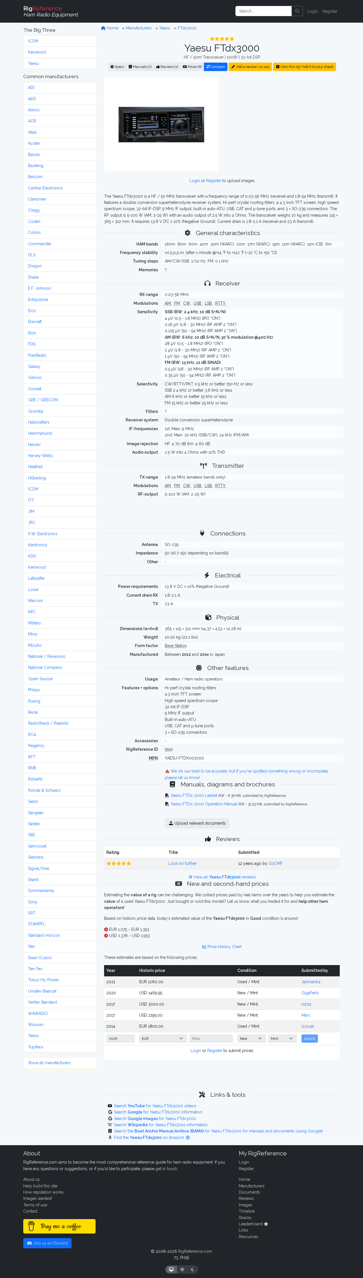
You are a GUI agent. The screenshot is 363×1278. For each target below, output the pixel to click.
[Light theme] (182, 1269)
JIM (31, 511)
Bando (34, 154)
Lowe (33, 589)
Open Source (40, 679)
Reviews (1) (169, 67)
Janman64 (310, 982)
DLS (31, 255)
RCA (32, 734)
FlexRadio (37, 355)
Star (31, 946)
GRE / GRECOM (43, 400)
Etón (32, 333)
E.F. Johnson (39, 288)
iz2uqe (307, 1026)
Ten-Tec (35, 968)
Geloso (35, 377)
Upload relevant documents (199, 823)
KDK (32, 556)
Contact (30, 1211)
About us (31, 1179)
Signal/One (38, 868)
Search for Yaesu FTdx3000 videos (155, 1106)
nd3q (306, 1004)
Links (243, 1230)
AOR (32, 121)
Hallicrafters (39, 422)
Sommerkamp (41, 890)
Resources (248, 1236)
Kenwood (37, 52)
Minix (32, 634)
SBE (31, 835)
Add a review (252, 67)
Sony (32, 902)
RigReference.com (195, 1251)
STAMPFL (36, 924)
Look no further (182, 863)
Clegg (33, 210)
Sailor (33, 801)
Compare (217, 67)
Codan (34, 221)
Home (112, 28)
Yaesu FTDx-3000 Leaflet (194, 795)
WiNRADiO (38, 1013)
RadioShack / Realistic (48, 723)
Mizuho (35, 645)
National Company (45, 667)
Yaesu (33, 63)
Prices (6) (194, 67)
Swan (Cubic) (40, 957)
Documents (249, 1192)
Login (312, 11)
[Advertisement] (282, 124)
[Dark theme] (193, 1269)
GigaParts (310, 993)
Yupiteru (35, 1047)
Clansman (37, 199)
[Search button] (297, 11)
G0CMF (276, 863)
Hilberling (37, 478)
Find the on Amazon (149, 1137)
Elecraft (35, 321)
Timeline (247, 1211)
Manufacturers (139, 28)
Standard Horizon (44, 935)
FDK (32, 344)
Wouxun (35, 1024)
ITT (31, 500)
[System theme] (171, 1269)
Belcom (35, 176)
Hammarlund (40, 433)
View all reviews (224, 877)
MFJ (31, 612)
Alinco (34, 110)
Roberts (35, 779)
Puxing (34, 701)
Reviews (246, 1198)
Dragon (35, 266)
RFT (31, 757)
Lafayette (36, 578)
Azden (34, 143)
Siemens (36, 857)
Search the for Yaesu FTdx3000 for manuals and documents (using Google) (218, 1131)
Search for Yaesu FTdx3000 (155, 1118)
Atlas (32, 132)
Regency (36, 745)
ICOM (33, 41)
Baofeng (35, 165)
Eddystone (38, 299)
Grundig (35, 411)
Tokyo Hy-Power (43, 980)
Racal (33, 712)
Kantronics (37, 545)
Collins (34, 232)
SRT (31, 913)
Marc (306, 1015)
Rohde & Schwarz (44, 790)
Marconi (35, 600)
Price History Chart (224, 946)
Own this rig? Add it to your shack (307, 67)
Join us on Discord (50, 1243)
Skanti (33, 879)
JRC (31, 522)
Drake (33, 277)
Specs (119, 67)
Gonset (34, 389)
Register (329, 11)
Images (245, 1205)
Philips (34, 690)
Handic (34, 444)
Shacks (245, 1217)
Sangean (36, 812)
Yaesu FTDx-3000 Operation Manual (204, 804)
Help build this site (40, 1186)
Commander (39, 244)
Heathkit (35, 466)
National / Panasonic (47, 656)
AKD (32, 99)
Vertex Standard (42, 1002)
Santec (34, 824)
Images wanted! (37, 1198)
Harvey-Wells (40, 455)
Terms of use (35, 1205)
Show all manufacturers (49, 1063)
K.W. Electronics (43, 534)
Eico (32, 310)
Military (34, 623)
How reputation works (43, 1192)
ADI (31, 87)
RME (32, 768)
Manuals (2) (141, 67)
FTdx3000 (187, 28)
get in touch (166, 1168)
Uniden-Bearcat (42, 991)
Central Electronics (45, 188)
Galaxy (34, 366)
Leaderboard (251, 1224)
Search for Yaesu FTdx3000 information (158, 1112)
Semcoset (37, 846)
